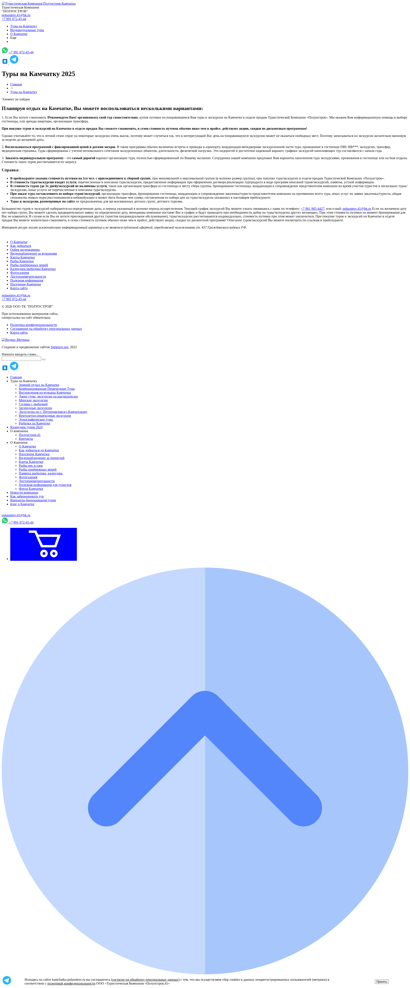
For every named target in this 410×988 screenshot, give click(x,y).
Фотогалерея (19, 273)
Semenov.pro (59, 347)
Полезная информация (26, 280)
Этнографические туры (36, 419)
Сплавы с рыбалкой (33, 404)
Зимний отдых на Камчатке (39, 385)
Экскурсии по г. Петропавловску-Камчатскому (53, 412)
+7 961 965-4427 (312, 208)
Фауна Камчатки (31, 488)
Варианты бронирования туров (33, 500)
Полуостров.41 (30, 435)
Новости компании (24, 492)
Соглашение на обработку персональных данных (46, 328)
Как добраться (20, 246)
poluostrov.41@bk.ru (16, 15)
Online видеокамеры (25, 249)
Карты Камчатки (22, 257)
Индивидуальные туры (27, 30)
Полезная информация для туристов (45, 485)
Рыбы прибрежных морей (29, 265)
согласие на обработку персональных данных (145, 979)
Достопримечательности (28, 276)
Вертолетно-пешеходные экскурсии (45, 415)
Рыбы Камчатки (22, 261)
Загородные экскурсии (35, 408)
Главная (16, 377)
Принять (381, 981)
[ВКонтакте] (5, 63)
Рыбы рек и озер (31, 465)
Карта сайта (19, 288)
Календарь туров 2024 (26, 427)
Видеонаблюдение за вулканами (33, 253)
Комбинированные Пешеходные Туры (47, 389)
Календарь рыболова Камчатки (33, 269)
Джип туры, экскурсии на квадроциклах (48, 396)
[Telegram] (14, 63)
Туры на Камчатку (23, 26)
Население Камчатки (25, 284)
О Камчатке (19, 34)
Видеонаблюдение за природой (41, 458)
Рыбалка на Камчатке (34, 423)
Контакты (26, 438)
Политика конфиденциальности (33, 325)
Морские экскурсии (33, 400)
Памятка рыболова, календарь (41, 473)
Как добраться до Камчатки (39, 450)
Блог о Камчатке (22, 504)
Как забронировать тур (27, 496)
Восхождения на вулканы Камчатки (45, 392)
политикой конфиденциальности (71, 983)
